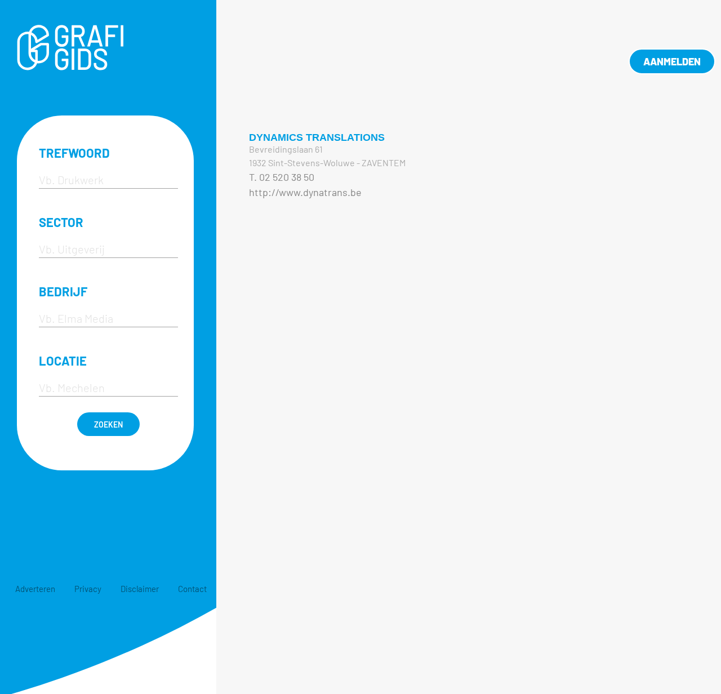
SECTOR (61, 222)
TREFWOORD (74, 152)
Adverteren (35, 589)
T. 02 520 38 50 (281, 177)
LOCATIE (63, 360)
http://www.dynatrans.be (305, 192)
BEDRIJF (63, 291)
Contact (192, 589)
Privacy (87, 589)
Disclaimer (140, 589)
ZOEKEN (108, 424)
